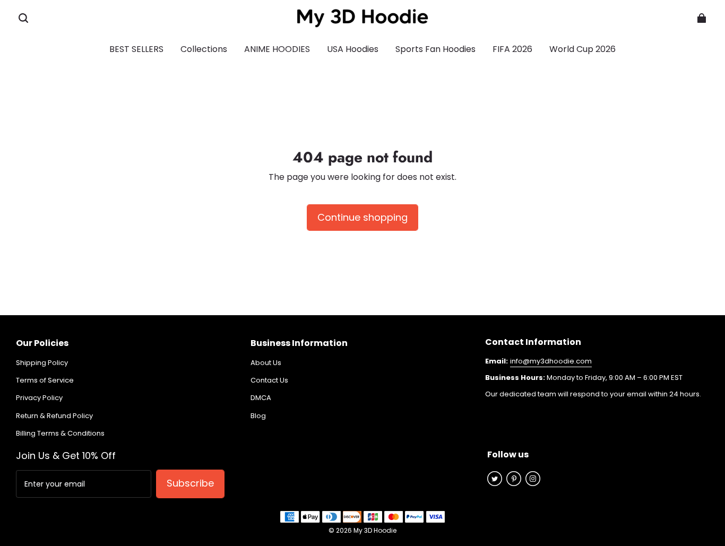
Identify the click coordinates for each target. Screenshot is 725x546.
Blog (258, 416)
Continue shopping (362, 217)
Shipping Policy (42, 363)
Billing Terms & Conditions (60, 433)
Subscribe (190, 483)
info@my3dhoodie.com (551, 361)
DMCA (261, 398)
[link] (435, 50)
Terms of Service (45, 380)
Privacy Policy (39, 398)
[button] (23, 18)
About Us (266, 363)
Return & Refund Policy (54, 416)
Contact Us (269, 380)
